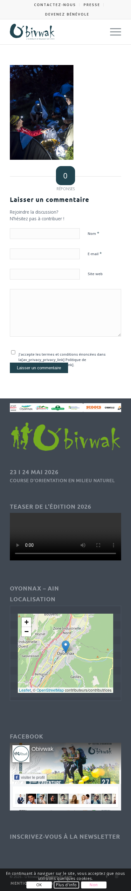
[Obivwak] (54, 31)
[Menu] (112, 31)
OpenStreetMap (50, 690)
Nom (93, 233)
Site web (95, 273)
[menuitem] (55, 4)
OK (39, 885)
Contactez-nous (55, 4)
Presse (92, 4)
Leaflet (25, 690)
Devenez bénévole (67, 14)
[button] (66, 646)
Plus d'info (66, 885)
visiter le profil (33, 777)
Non (94, 885)
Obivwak (42, 749)
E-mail (95, 253)
